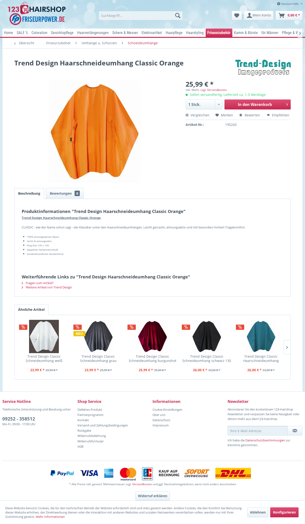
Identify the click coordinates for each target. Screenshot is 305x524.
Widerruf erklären (152, 496)
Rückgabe (84, 430)
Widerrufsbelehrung (91, 436)
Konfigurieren (284, 512)
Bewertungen (64, 193)
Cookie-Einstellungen (167, 409)
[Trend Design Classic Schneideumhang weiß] (44, 336)
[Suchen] (178, 15)
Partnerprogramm (90, 415)
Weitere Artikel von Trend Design (48, 287)
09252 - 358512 (18, 419)
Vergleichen (199, 115)
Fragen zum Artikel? (39, 283)
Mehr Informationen (50, 516)
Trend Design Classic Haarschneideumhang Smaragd (261, 358)
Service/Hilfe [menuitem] (289, 4)
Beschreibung (29, 193)
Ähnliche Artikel (31, 309)
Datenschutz (161, 420)
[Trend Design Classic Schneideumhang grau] (98, 336)
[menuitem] (141, 15)
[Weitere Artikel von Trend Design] (263, 67)
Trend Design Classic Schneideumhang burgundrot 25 (152, 358)
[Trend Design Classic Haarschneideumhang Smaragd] (261, 336)
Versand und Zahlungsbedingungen (102, 425)
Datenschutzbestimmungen (265, 440)
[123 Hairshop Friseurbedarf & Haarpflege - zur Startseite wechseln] (37, 14)
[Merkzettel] (237, 15)
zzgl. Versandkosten (213, 90)
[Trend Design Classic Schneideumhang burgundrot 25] (152, 336)
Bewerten (252, 115)
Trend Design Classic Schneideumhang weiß (44, 358)
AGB (80, 446)
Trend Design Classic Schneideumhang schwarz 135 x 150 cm (206, 358)
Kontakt (83, 420)
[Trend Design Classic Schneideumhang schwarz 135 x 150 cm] (207, 336)
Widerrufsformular (90, 441)
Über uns (158, 415)
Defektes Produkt (89, 409)
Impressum (160, 425)
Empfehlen (280, 115)
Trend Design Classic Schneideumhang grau (98, 358)
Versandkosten (142, 484)
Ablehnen (258, 512)
